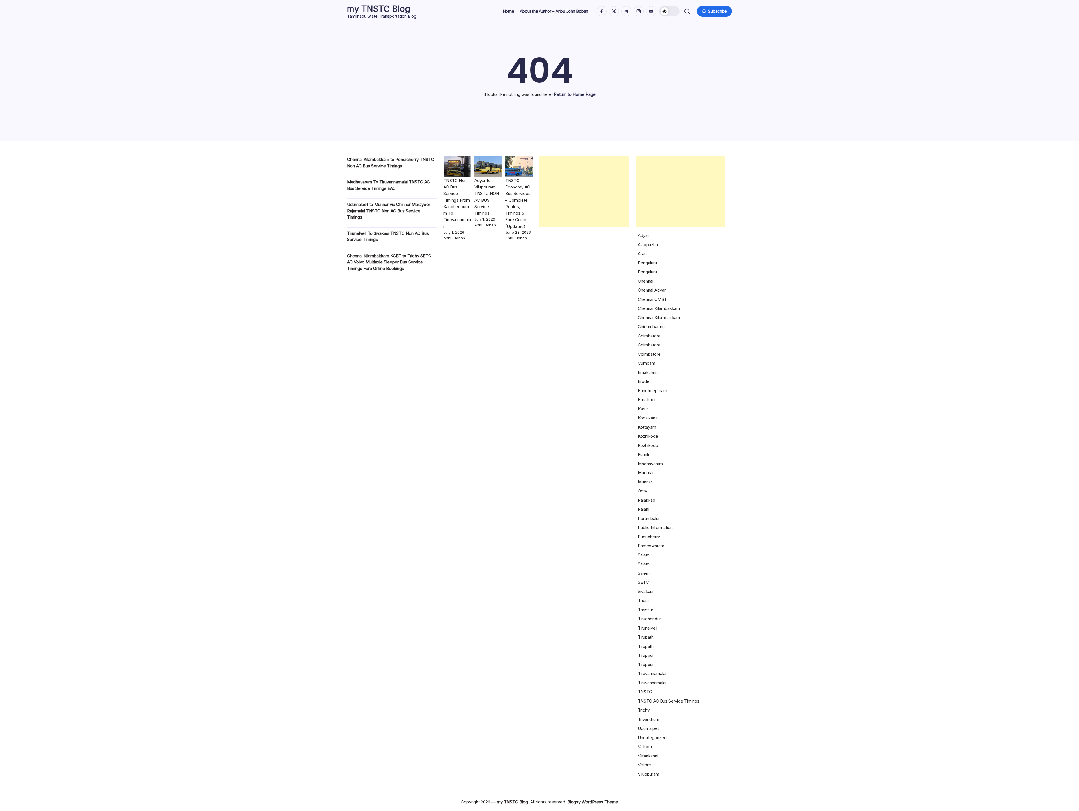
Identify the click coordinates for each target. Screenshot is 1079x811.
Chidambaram (651, 326)
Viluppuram (648, 774)
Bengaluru (647, 262)
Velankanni (648, 755)
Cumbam (646, 363)
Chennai (645, 281)
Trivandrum (648, 719)
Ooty (642, 491)
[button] (669, 11)
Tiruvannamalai (652, 673)
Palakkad (646, 500)
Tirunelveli (647, 628)
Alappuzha (648, 244)
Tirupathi (646, 637)
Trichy (644, 710)
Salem (644, 555)
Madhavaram (650, 463)
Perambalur (649, 518)
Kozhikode (648, 436)
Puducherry (649, 536)
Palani (643, 509)
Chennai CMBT (652, 299)
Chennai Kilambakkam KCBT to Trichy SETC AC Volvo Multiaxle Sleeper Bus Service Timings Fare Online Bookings (389, 262)
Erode (643, 381)
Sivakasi (645, 591)
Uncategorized (652, 737)
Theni (643, 600)
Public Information (655, 527)
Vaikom (645, 746)
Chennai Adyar (652, 290)
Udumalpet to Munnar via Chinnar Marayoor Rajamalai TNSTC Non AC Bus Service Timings (388, 211)
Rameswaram (651, 545)
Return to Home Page (575, 94)
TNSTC (645, 691)
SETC (643, 582)
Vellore (644, 764)
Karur (643, 409)
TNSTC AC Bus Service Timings (668, 701)
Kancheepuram (652, 390)
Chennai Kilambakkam (659, 308)
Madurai (645, 472)
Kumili (643, 454)
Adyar (643, 235)
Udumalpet (648, 728)
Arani (642, 253)
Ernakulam (648, 372)
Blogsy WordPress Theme (592, 802)
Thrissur (645, 609)
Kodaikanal (648, 418)
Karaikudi (646, 399)
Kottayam (647, 427)
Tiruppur (646, 655)
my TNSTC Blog (378, 9)
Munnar (645, 482)
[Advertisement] (584, 191)
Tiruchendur (649, 618)
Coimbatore (649, 336)
